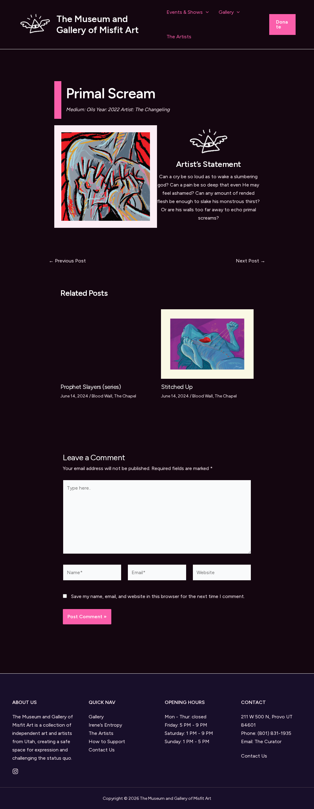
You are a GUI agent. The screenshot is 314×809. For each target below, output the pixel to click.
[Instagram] (15, 771)
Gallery (226, 12)
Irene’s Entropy (105, 725)
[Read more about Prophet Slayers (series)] (106, 344)
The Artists (179, 37)
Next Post (250, 260)
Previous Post (67, 260)
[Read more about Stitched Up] (207, 344)
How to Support (107, 741)
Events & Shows (185, 12)
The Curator (268, 741)
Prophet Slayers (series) (90, 386)
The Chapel (125, 396)
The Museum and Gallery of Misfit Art (97, 24)
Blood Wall (102, 396)
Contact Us (102, 750)
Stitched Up (177, 386)
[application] (206, 12)
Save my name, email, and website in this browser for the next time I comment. (158, 596)
